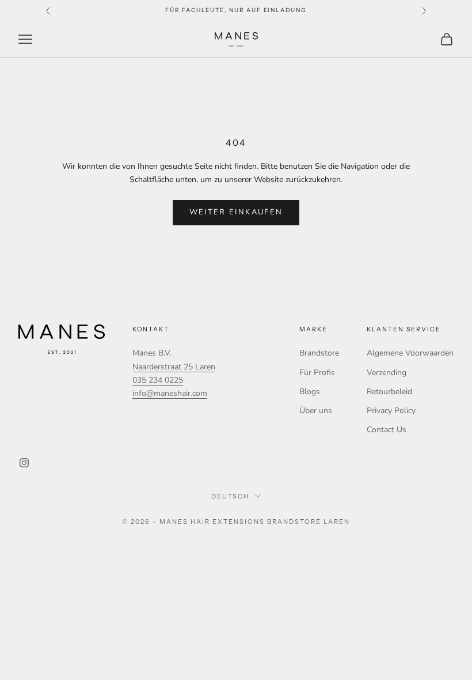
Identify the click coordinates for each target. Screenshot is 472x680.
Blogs (309, 391)
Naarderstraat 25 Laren (173, 366)
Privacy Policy (391, 410)
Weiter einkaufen (236, 212)
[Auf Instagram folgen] (24, 463)
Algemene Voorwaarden (410, 352)
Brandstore (319, 352)
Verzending (386, 372)
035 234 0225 (157, 380)
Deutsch (230, 496)
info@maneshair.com (169, 393)
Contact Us (386, 429)
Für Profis (317, 372)
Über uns (315, 410)
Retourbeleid (389, 391)
